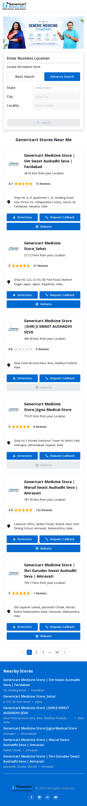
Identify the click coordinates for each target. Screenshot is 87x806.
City (10, 96)
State (11, 87)
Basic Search (24, 76)
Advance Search (62, 76)
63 (57, 652)
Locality (13, 105)
